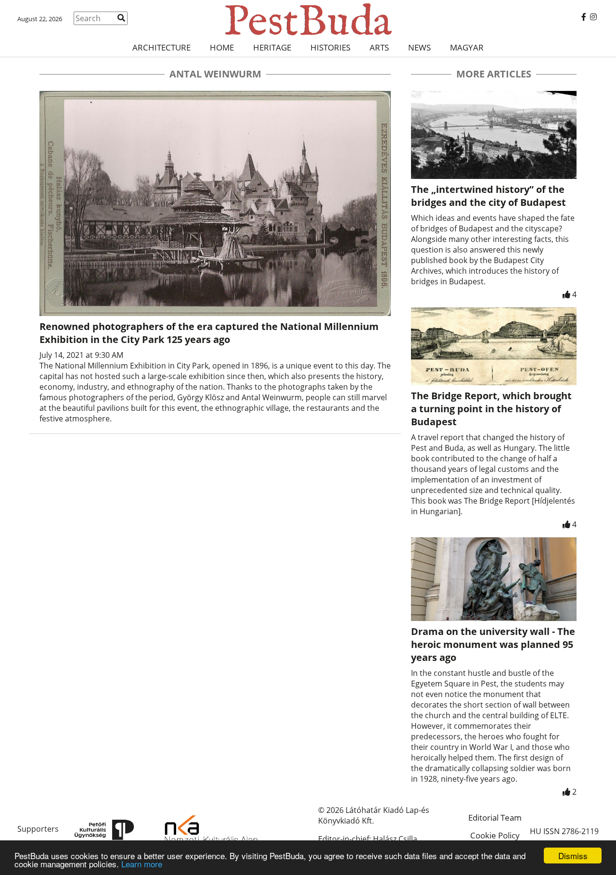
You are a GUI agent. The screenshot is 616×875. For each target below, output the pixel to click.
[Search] (121, 18)
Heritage (272, 47)
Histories (330, 47)
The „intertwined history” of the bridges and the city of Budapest (488, 196)
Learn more (141, 864)
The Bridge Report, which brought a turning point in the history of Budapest (491, 408)
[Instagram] (593, 17)
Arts (379, 47)
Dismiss (573, 856)
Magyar (467, 47)
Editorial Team (495, 817)
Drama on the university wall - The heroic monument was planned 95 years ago (493, 644)
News (419, 47)
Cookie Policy (495, 835)
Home (222, 47)
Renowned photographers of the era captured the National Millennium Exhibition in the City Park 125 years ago (209, 333)
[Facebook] (583, 17)
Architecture (161, 47)
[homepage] (308, 19)
